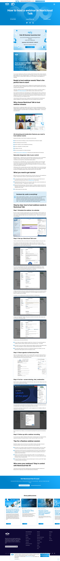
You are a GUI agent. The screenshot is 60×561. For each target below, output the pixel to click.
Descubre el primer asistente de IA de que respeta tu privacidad (45, 512)
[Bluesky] (30, 23)
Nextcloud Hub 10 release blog (21, 152)
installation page (31, 180)
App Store (38, 535)
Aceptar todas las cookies (44, 554)
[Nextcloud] (10, 4)
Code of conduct (28, 538)
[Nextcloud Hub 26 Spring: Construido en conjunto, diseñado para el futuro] (12, 503)
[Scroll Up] (58, 559)
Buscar (38, 545)
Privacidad (27, 537)
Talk (33, 19)
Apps (25, 509)
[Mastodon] (27, 23)
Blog (28, 19)
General (30, 19)
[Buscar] (16, 546)
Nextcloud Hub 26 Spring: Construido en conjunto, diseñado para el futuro (12, 511)
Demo (50, 537)
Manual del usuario (39, 538)
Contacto (50, 538)
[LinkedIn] (33, 23)
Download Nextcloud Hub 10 (36, 485)
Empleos (27, 535)
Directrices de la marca (29, 543)
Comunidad (15, 508)
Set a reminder (30, 47)
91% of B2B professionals (21, 90)
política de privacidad (29, 556)
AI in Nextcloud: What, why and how (28, 511)
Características (28, 545)
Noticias (45, 509)
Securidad (38, 540)
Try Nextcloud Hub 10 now (24, 485)
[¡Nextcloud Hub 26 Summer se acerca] (17, 1)
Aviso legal (27, 540)
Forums (50, 535)
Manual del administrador (40, 537)
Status (38, 548)
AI (23, 509)
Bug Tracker (50, 540)
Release (18, 508)
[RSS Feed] (54, 553)
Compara (38, 543)
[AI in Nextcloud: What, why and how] (29, 503)
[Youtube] (50, 553)
